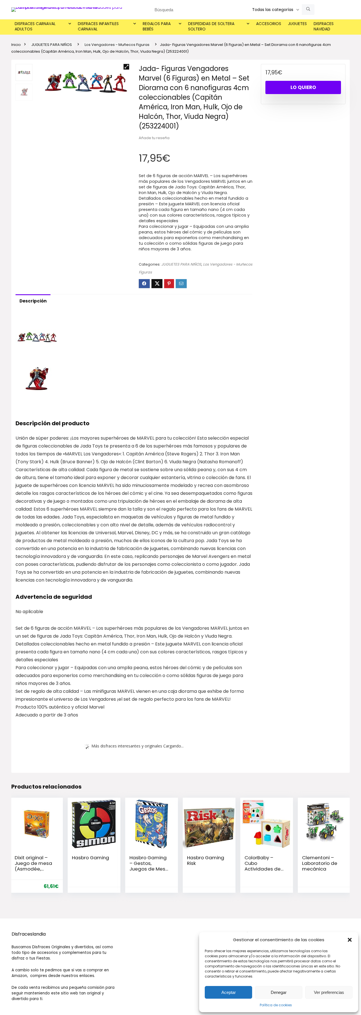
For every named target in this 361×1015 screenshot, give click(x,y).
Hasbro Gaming (90, 857)
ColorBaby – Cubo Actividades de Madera (263, 866)
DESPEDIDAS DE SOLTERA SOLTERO (211, 26)
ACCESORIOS (268, 23)
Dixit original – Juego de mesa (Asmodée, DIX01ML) (33, 866)
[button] (350, 940)
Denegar (279, 992)
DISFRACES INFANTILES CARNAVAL (98, 26)
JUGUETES (297, 23)
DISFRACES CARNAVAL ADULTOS (35, 26)
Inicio (16, 44)
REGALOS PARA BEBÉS (157, 26)
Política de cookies (276, 1005)
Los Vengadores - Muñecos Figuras (117, 44)
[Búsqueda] (308, 9)
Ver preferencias (329, 992)
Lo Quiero (303, 87)
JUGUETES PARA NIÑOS (51, 44)
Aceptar (228, 992)
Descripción (33, 301)
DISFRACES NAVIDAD (324, 26)
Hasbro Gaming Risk (205, 860)
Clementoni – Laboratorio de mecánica (319, 863)
